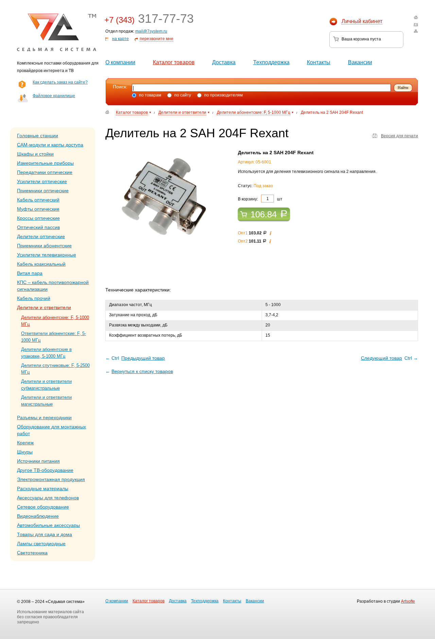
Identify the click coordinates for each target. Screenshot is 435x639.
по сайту (182, 95)
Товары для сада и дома (44, 534)
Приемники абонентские (44, 245)
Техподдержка (271, 62)
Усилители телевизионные (46, 255)
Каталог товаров (174, 62)
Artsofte (408, 601)
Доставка (224, 62)
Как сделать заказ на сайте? (60, 82)
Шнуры (25, 452)
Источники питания (38, 461)
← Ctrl (135, 358)
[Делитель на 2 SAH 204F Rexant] (164, 198)
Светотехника (32, 552)
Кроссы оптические (38, 218)
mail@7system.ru (151, 31)
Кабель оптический (38, 199)
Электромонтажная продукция (51, 479)
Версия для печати (399, 136)
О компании (120, 62)
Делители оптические (41, 236)
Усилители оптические (42, 181)
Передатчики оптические (44, 172)
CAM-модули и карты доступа (50, 144)
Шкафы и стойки (35, 154)
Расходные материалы (42, 488)
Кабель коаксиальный (41, 264)
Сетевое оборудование (43, 507)
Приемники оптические (43, 190)
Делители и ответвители (44, 307)
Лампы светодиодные (41, 543)
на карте (120, 38)
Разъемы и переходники (44, 417)
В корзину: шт (260, 198)
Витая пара (29, 273)
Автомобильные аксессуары (48, 525)
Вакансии (360, 62)
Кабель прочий (33, 298)
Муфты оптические (38, 209)
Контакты (318, 62)
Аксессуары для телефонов (48, 497)
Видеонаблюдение (38, 516)
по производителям (223, 95)
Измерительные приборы (45, 163)
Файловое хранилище (54, 95)
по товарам (149, 95)
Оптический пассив (38, 227)
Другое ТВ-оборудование (45, 470)
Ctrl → (389, 358)
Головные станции (37, 135)
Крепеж (25, 442)
